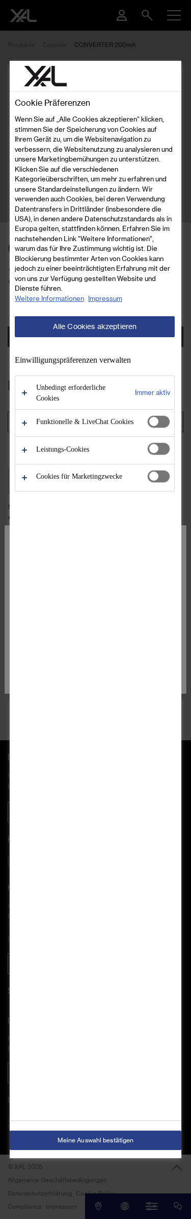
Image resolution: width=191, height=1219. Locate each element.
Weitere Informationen (49, 298)
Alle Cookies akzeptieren (95, 326)
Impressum (105, 298)
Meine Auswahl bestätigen (96, 1140)
